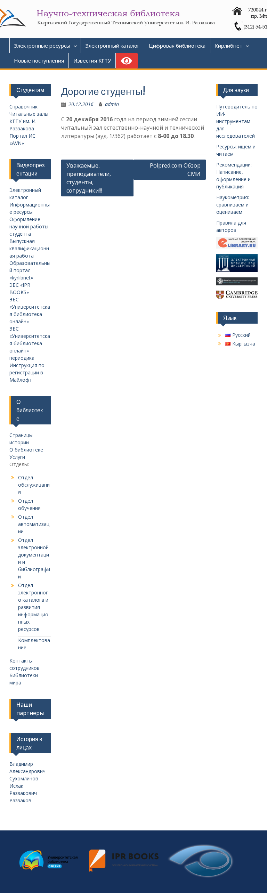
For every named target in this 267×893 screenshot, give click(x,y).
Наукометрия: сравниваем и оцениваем (232, 204)
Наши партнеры (30, 709)
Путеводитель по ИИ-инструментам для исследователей (237, 121)
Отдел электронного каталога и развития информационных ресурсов (33, 607)
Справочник (23, 106)
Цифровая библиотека (177, 45)
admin (112, 104)
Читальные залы (28, 114)
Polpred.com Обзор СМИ (175, 170)
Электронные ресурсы (42, 45)
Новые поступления (39, 60)
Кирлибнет (228, 45)
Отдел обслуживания (34, 484)
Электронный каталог (112, 45)
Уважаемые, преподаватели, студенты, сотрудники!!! (88, 178)
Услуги (17, 457)
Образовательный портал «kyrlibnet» (29, 270)
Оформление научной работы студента (28, 226)
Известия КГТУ (92, 60)
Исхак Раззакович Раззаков (23, 793)
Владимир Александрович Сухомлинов (27, 771)
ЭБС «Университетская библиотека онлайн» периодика (29, 343)
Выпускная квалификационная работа (29, 248)
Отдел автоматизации (33, 524)
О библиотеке (26, 449)
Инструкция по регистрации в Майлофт (26, 372)
